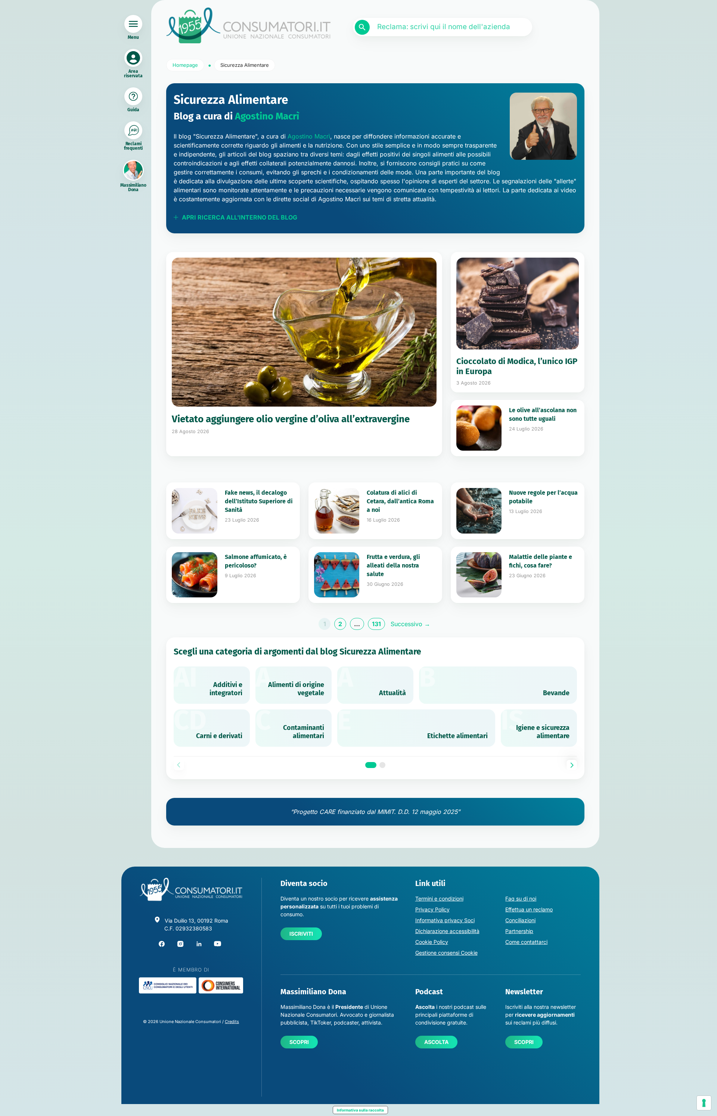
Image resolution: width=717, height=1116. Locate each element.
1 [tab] (370, 765)
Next (572, 765)
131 (378, 625)
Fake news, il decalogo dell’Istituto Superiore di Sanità (259, 501)
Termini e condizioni (439, 898)
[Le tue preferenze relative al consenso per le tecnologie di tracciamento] (704, 1103)
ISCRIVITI (301, 933)
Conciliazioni (520, 920)
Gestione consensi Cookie (446, 952)
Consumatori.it (248, 25)
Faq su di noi (520, 898)
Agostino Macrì (267, 116)
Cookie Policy (431, 942)
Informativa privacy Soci (445, 920)
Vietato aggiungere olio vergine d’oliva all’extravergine (291, 419)
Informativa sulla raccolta (360, 1110)
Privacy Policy (432, 909)
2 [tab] (382, 765)
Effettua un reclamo (529, 909)
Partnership (519, 931)
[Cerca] (362, 27)
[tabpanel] (375, 706)
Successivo (410, 624)
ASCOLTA (436, 1042)
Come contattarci (526, 942)
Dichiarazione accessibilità (447, 931)
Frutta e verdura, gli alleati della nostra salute (393, 565)
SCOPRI (299, 1042)
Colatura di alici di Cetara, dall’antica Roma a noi (400, 501)
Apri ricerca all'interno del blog (239, 217)
